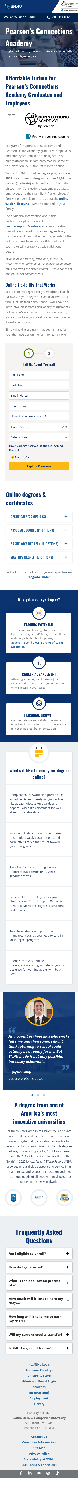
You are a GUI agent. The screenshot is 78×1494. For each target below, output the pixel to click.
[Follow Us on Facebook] (20, 1474)
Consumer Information (39, 1442)
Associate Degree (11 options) (32, 530)
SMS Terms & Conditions (39, 1465)
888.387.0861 (61, 17)
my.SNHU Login (39, 1364)
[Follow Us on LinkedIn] (30, 1474)
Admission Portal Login (39, 1381)
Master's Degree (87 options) (32, 557)
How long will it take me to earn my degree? (35, 1318)
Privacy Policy (39, 1454)
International (39, 1393)
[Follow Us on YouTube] (39, 1474)
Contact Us (39, 1437)
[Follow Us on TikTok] (57, 1474)
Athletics (39, 1387)
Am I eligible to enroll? (27, 1253)
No (17, 457)
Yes (28, 457)
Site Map (39, 1448)
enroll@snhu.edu (22, 17)
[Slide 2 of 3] (38, 1095)
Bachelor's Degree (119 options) (34, 543)
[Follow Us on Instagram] (48, 1474)
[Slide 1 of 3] (32, 1095)
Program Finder (38, 577)
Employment (39, 1398)
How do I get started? (26, 1267)
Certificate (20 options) (28, 516)
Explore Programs (39, 466)
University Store (39, 1376)
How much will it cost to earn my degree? (36, 1300)
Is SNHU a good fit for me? (30, 1348)
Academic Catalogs (39, 1370)
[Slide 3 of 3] (44, 1095)
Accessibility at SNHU (39, 1459)
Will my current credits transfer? (35, 1334)
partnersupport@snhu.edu (24, 226)
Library (39, 1404)
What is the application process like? (34, 1283)
